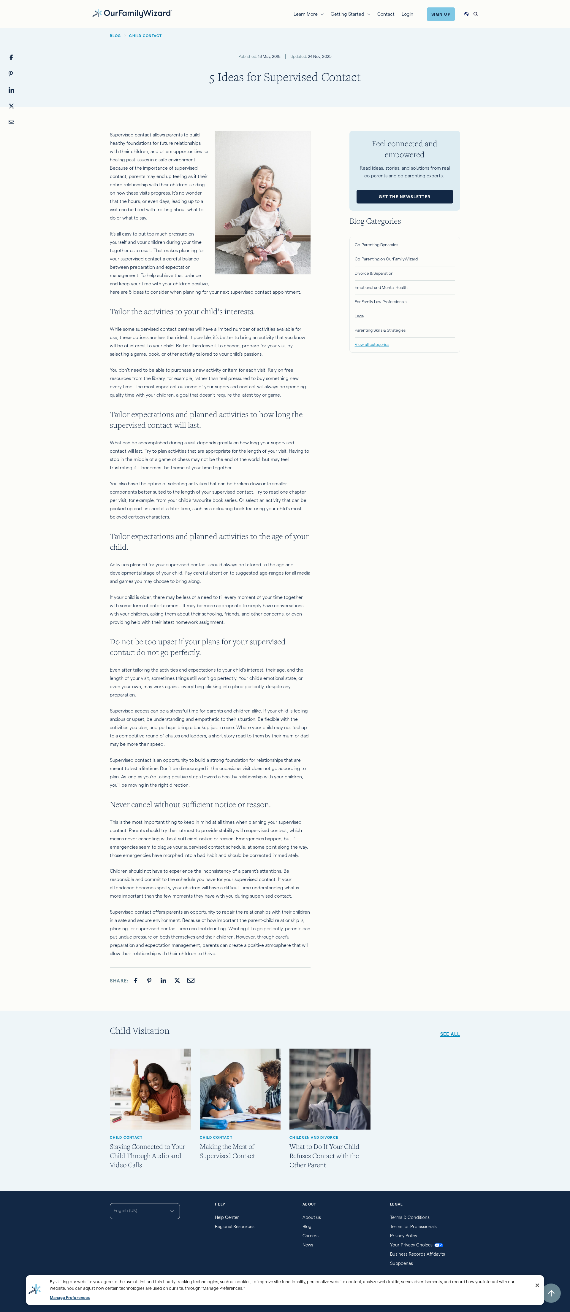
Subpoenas (401, 1263)
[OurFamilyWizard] (132, 13)
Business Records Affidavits (417, 1254)
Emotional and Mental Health (381, 287)
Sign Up (441, 14)
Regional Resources (234, 1226)
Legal (360, 316)
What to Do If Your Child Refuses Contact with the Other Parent (324, 1155)
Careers (311, 1235)
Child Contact (126, 1137)
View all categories (372, 344)
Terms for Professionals (413, 1226)
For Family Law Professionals (380, 301)
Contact (386, 14)
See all (450, 1034)
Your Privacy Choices (411, 1244)
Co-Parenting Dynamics (376, 244)
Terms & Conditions (410, 1217)
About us (312, 1217)
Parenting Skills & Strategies (380, 330)
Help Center (227, 1217)
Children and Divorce (313, 1137)
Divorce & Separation (374, 273)
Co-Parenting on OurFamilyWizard (386, 259)
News (308, 1244)
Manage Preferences (70, 1297)
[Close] (537, 1285)
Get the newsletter (405, 196)
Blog (307, 1226)
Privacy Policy (403, 1235)
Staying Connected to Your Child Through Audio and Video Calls (147, 1155)
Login (407, 14)
